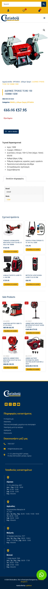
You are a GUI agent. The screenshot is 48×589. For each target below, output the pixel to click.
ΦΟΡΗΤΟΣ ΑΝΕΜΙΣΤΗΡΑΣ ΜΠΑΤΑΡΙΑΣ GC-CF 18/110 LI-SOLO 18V (12, 360)
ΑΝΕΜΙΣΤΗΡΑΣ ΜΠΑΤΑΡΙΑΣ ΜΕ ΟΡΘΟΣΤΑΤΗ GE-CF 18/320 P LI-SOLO (35, 325)
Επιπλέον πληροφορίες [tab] (15, 179)
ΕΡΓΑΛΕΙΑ (16, 82)
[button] (44, 30)
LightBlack (29, 585)
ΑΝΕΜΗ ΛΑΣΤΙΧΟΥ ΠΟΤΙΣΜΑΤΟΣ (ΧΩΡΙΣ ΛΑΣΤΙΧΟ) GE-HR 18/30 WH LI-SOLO (35, 361)
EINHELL (13, 102)
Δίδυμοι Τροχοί (26, 82)
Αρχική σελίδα (7, 82)
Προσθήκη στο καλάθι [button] (11, 251)
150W (8, 200)
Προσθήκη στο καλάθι (10, 331)
